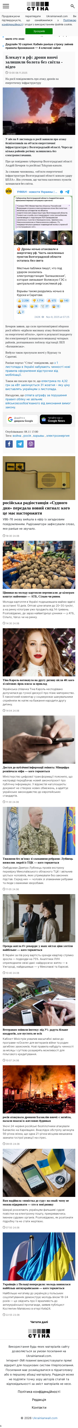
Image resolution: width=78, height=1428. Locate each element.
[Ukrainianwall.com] (38, 6)
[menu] (6, 6)
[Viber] (30, 444)
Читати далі (39, 1322)
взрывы (38, 435)
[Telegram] (20, 444)
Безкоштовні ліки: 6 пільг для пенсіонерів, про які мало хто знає (39, 36)
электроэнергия (57, 435)
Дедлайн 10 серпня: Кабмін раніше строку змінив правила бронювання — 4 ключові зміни (39, 46)
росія (27, 435)
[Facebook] (9, 444)
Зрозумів (39, 31)
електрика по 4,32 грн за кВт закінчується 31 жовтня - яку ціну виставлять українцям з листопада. (37, 385)
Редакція (39, 1400)
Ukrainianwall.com (45, 1418)
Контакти (39, 1407)
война (17, 435)
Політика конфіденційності (39, 1392)
